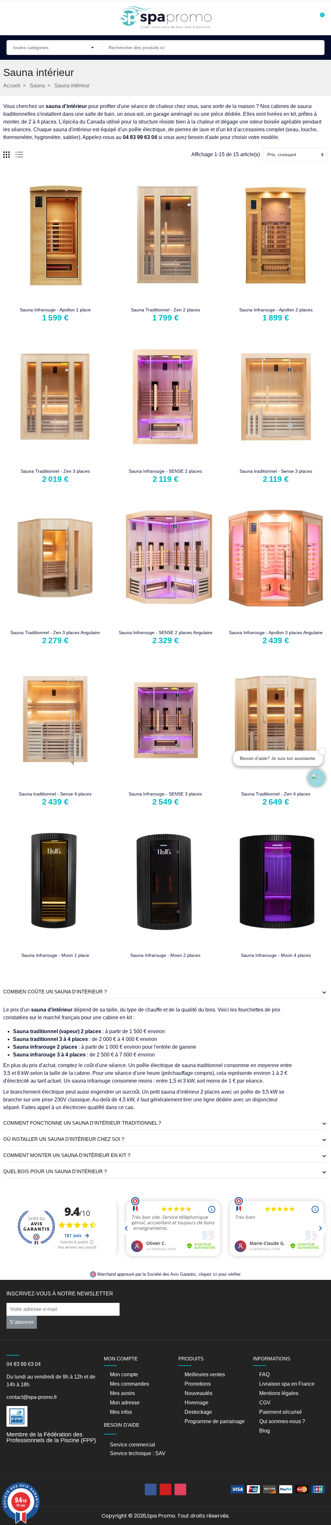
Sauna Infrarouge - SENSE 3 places (165, 793)
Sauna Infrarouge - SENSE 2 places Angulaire (165, 632)
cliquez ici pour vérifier (219, 1274)
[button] (316, 778)
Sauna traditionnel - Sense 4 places (55, 793)
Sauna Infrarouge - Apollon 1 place (55, 309)
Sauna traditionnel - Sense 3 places (276, 471)
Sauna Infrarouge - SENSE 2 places (165, 471)
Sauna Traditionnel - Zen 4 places (275, 793)
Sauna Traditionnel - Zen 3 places (55, 471)
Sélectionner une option (145, 298)
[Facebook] (150, 1489)
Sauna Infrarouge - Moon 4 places (276, 955)
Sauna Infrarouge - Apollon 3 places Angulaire (276, 632)
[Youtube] (165, 1489)
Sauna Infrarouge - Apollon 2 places (276, 309)
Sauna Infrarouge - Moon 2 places (165, 955)
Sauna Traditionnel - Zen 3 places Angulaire (55, 632)
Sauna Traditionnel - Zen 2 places (165, 309)
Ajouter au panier (34, 298)
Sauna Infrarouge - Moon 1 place (55, 955)
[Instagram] (180, 1489)
